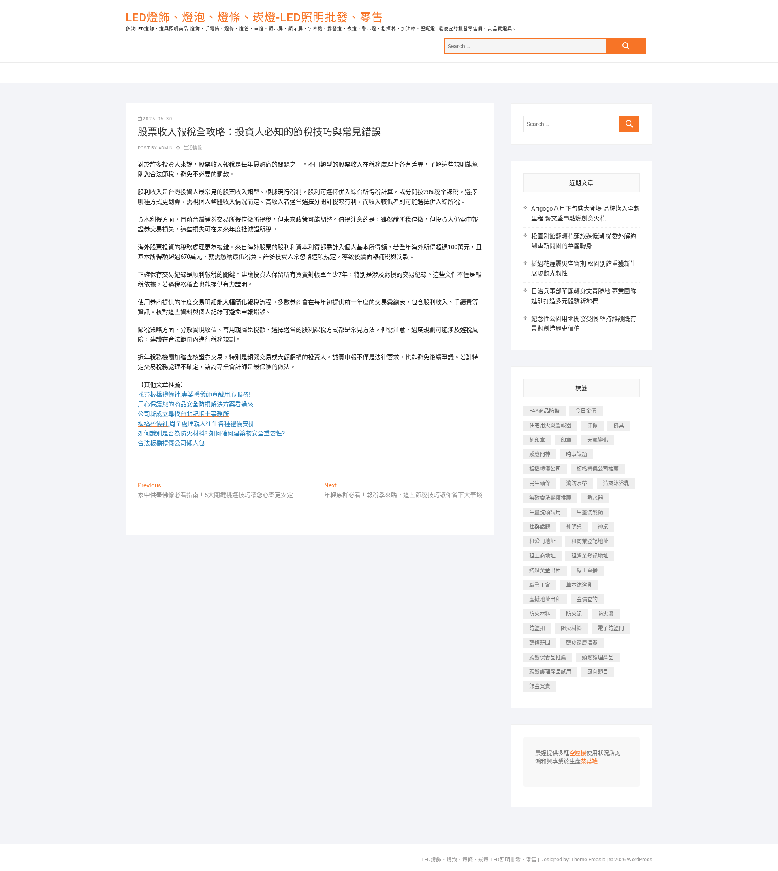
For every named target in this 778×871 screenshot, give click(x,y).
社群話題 (539, 526)
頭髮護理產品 (597, 657)
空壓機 (577, 753)
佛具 (618, 425)
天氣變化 (597, 440)
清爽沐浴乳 (616, 483)
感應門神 (539, 454)
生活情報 (193, 148)
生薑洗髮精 (590, 512)
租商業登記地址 (589, 541)
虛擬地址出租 (545, 599)
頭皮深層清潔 (582, 643)
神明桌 (574, 526)
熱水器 (595, 498)
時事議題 (576, 454)
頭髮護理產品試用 (550, 671)
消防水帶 (576, 483)
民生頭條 (539, 483)
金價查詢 (587, 599)
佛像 (592, 425)
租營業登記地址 (589, 556)
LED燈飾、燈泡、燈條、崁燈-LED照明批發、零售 (254, 17)
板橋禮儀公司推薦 (598, 468)
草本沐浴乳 (579, 585)
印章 (566, 440)
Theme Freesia (588, 859)
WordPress (639, 859)
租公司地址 (542, 541)
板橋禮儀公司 (545, 468)
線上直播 (587, 570)
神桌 (603, 526)
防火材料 (539, 614)
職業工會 (539, 585)
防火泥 (574, 614)
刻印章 (537, 440)
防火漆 (605, 614)
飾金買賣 (539, 686)
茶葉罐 (589, 761)
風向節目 (597, 671)
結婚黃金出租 (545, 570)
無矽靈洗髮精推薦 (550, 498)
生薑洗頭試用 (545, 512)
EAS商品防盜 (544, 411)
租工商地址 (542, 556)
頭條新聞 (539, 643)
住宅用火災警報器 (550, 425)
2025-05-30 (158, 119)
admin (165, 148)
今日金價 (585, 411)
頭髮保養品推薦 (547, 657)
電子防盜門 (611, 628)
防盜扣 (537, 628)
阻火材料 (571, 628)
